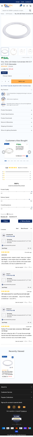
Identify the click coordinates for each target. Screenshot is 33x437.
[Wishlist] (24, 5)
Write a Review (26, 221)
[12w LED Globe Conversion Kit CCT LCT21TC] (9, 150)
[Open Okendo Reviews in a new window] (7, 214)
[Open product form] (27, 156)
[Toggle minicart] (30, 5)
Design (18, 1)
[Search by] (30, 10)
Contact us (24, 411)
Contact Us (28, 1)
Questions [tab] (13, 217)
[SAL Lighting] (5, 58)
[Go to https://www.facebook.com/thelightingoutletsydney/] (9, 407)
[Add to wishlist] (27, 144)
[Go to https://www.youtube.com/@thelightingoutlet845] (24, 407)
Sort (17, 228)
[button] (16, 172)
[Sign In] (27, 5)
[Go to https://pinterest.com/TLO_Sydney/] (19, 407)
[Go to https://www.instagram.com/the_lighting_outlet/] (14, 407)
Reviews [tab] (4, 217)
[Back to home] (8, 5)
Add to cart (22, 81)
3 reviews (10, 66)
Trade (22, 1)
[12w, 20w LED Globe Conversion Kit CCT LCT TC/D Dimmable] (7, 363)
